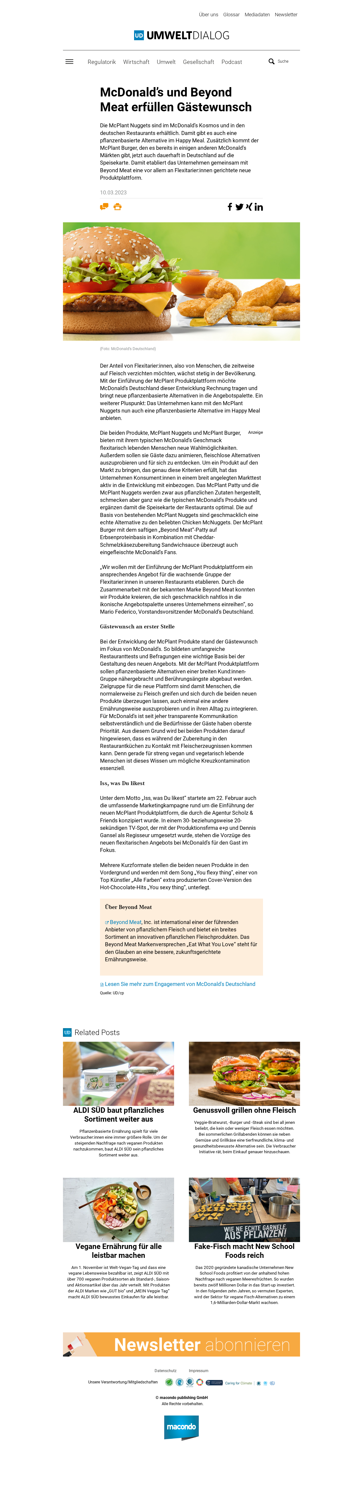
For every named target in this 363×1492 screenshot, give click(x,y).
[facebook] (230, 209)
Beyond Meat (125, 922)
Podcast (232, 61)
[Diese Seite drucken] (117, 208)
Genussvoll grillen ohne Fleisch (244, 1110)
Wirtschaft (136, 61)
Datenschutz (166, 1370)
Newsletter (286, 15)
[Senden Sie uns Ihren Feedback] (104, 208)
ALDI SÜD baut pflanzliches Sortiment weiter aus (118, 1114)
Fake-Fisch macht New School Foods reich (244, 1251)
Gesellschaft (198, 61)
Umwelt (166, 61)
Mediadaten (257, 15)
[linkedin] (259, 209)
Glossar (231, 15)
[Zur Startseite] (181, 35)
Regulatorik (102, 61)
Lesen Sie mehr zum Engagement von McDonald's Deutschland (180, 984)
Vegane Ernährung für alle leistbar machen (119, 1251)
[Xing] (250, 209)
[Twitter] (240, 209)
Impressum (198, 1370)
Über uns (208, 15)
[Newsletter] (181, 1344)
